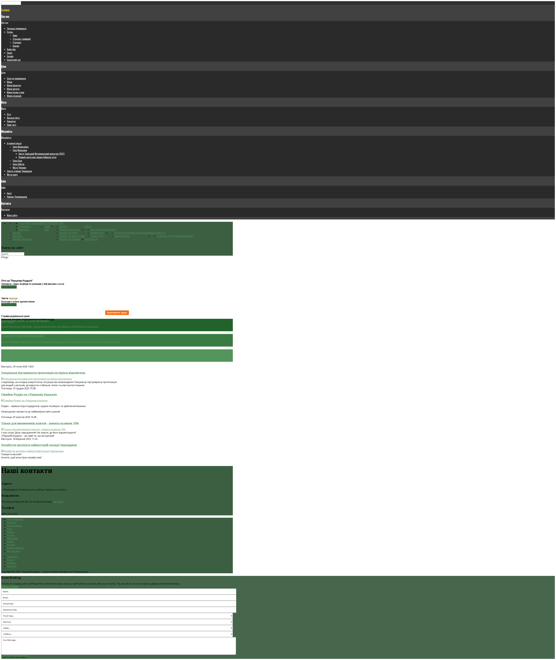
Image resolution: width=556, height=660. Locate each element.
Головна (5, 10)
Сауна (9, 53)
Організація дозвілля (16, 351)
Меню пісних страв (15, 92)
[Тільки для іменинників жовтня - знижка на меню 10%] (33, 429)
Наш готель (9, 304)
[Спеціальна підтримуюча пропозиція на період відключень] (36, 378)
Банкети (12, 566)
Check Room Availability (15, 657)
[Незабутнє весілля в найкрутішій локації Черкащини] (32, 451)
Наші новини (14, 525)
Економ (16, 46)
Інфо (3, 181)
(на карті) (58, 501)
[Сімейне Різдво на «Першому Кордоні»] (24, 400)
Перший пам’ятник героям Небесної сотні (37, 157)
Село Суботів (18, 164)
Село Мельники (20, 150)
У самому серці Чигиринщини (23, 335)
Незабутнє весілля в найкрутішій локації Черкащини (39, 445)
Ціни (3, 66)
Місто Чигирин (19, 167)
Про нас (5, 16)
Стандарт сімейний (22, 39)
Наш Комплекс (15, 519)
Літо (9, 114)
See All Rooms (10, 586)
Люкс (15, 35)
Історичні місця (14, 143)
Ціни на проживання (16, 78)
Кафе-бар (11, 49)
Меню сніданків (14, 96)
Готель (10, 32)
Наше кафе (8, 322)
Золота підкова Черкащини (19, 171)
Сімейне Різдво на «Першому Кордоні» (29, 394)
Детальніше (9, 287)
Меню (9, 82)
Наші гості (11, 125)
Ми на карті (12, 174)
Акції (9, 193)
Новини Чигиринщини (17, 196)
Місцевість (6, 131)
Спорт (10, 559)
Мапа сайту (12, 215)
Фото (4, 102)
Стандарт (17, 42)
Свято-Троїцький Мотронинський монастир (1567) (41, 153)
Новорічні (11, 121)
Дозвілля (12, 556)
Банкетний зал (14, 60)
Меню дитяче (13, 89)
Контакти (6, 203)
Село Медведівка (21, 147)
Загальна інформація (16, 28)
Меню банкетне (14, 85)
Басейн (10, 56)
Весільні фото (13, 118)
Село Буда (17, 160)
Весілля (11, 563)
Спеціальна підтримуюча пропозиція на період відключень (43, 373)
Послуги (11, 522)
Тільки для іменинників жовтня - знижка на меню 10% (40, 423)
